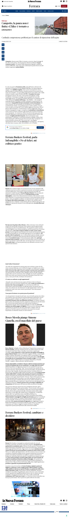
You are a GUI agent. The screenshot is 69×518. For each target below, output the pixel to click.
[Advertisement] (15, 51)
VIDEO (45, 11)
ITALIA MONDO (22, 11)
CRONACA (28, 11)
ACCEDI (58, 6)
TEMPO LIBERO (39, 11)
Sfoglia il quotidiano (8, 6)
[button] (25, 489)
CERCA (65, 11)
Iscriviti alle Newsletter (8, 1)
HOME (16, 11)
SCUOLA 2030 (51, 11)
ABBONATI (64, 6)
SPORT (33, 11)
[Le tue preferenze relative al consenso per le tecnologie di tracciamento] (66, 515)
